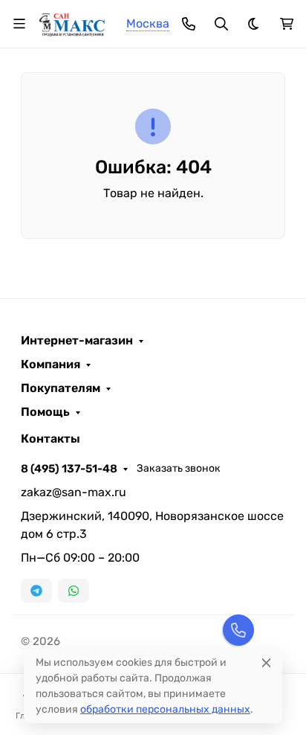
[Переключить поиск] (221, 24)
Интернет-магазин (77, 341)
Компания (50, 364)
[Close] (266, 662)
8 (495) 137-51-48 (69, 468)
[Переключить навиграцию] (19, 24)
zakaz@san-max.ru (73, 492)
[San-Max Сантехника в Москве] (72, 23)
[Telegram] (36, 591)
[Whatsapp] (73, 591)
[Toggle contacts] (188, 24)
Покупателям (60, 388)
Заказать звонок (179, 468)
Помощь (45, 412)
